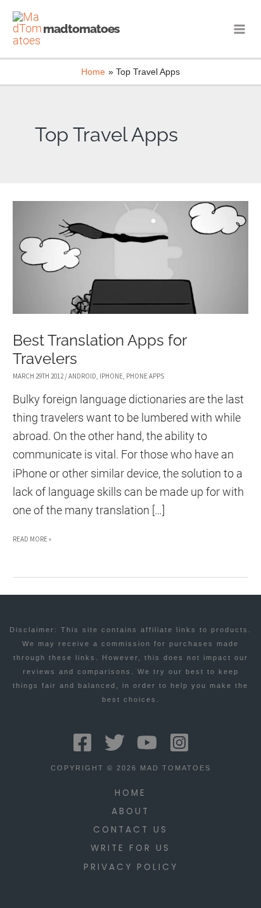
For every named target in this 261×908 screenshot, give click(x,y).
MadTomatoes (81, 29)
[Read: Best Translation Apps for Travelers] (130, 256)
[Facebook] (82, 742)
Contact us (130, 830)
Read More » (32, 541)
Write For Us (130, 848)
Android (82, 376)
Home (130, 793)
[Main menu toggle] (240, 29)
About (130, 811)
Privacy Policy (131, 867)
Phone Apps (145, 376)
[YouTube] (147, 742)
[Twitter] (115, 742)
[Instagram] (179, 742)
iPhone (111, 376)
